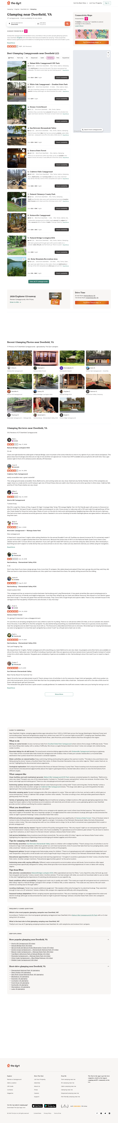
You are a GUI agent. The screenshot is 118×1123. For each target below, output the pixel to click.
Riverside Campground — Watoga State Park (24, 530)
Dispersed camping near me (70, 1093)
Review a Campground (14, 1079)
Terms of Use (57, 1113)
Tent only (20, 58)
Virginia (16, 9)
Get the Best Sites (79, 3)
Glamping (50, 58)
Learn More (79, 26)
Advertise (37, 1083)
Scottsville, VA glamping (19, 985)
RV (27, 58)
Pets (57, 58)
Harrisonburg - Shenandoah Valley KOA (21, 562)
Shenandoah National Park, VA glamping (25, 970)
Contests (10, 1090)
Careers (36, 1093)
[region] (92, 91)
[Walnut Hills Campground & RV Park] (38, 71)
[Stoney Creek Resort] (38, 114)
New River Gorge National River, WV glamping (27, 974)
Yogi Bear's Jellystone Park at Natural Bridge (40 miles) (30, 954)
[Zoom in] (108, 52)
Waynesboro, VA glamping (20, 987)
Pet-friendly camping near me (70, 1096)
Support (36, 1096)
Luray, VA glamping (18, 989)
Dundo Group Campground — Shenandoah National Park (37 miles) (34, 950)
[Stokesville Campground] (38, 223)
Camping (10, 9)
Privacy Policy (47, 1113)
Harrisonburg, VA (89, 296)
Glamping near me (67, 1090)
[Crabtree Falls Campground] (38, 179)
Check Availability (61, 77)
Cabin (42, 58)
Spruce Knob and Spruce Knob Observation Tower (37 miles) (32, 948)
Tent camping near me (68, 1079)
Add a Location (11, 1083)
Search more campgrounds (93, 129)
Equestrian (65, 58)
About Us (37, 1086)
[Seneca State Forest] (38, 158)
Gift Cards (10, 1086)
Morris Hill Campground (16, 500)
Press (36, 1090)
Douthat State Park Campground (60, 744)
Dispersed (34, 58)
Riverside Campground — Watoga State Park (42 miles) (30, 956)
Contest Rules (37, 1113)
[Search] (67, 23)
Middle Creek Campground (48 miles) (24, 960)
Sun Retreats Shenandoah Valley (19, 671)
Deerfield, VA (25, 9)
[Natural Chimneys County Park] (38, 202)
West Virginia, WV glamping (21, 972)
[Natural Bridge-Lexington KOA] (38, 245)
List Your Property (95, 3)
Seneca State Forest (14, 615)
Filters (12, 58)
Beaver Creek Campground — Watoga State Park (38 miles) (32, 952)
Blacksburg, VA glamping (20, 976)
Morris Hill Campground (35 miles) (23, 943)
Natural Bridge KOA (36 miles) (21, 945)
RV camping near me (67, 1083)
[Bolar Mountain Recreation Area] (38, 266)
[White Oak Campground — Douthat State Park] (38, 92)
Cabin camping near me (68, 1086)
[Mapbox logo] (77, 131)
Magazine (10, 1093)
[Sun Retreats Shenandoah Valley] (38, 135)
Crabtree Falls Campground (17, 474)
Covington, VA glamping (19, 981)
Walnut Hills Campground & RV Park (56, 777)
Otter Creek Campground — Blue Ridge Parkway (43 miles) (32, 958)
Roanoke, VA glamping (19, 979)
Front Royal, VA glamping (20, 983)
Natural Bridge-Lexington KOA (18, 448)
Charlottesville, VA (92, 298)
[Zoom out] (108, 55)
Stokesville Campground (80, 751)
